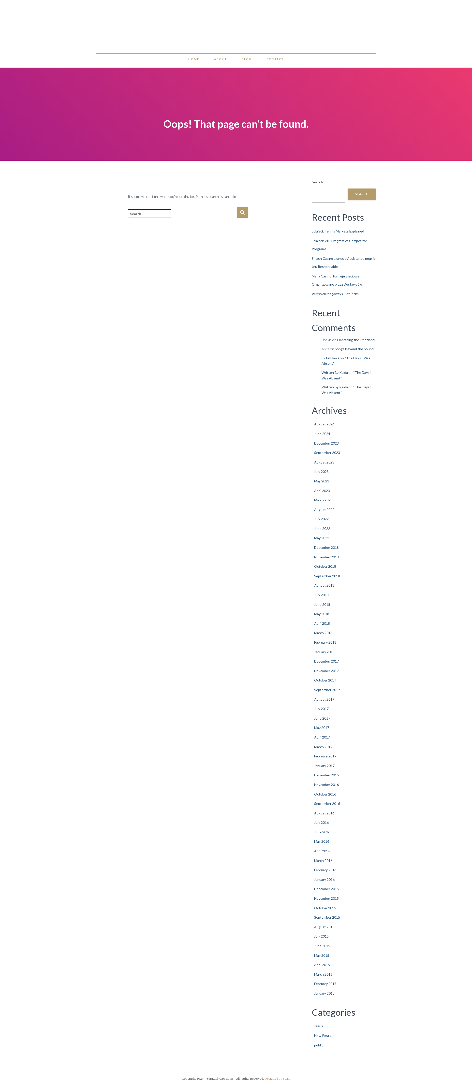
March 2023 (323, 500)
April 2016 (322, 851)
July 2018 (321, 595)
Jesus (318, 1026)
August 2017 (324, 699)
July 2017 (321, 709)
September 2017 (327, 690)
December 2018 (326, 547)
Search (317, 182)
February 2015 (325, 984)
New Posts (322, 1035)
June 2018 (322, 604)
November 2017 (326, 671)
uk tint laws (330, 358)
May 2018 (321, 614)
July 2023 (321, 471)
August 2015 (324, 927)
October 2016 (325, 794)
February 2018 (325, 642)
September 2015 (327, 917)
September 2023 (327, 452)
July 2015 (321, 936)
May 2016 (321, 841)
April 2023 (322, 491)
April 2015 (322, 965)
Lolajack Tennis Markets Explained (338, 231)
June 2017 (322, 718)
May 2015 (321, 955)
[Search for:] (182, 217)
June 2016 (322, 832)
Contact (275, 59)
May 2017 (321, 727)
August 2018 (324, 585)
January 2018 (324, 652)
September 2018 (327, 576)
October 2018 (325, 566)
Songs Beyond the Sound (354, 349)
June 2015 (322, 946)
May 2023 (321, 481)
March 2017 (323, 747)
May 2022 (321, 538)
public (318, 1045)
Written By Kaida (335, 372)
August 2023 (324, 462)
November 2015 (326, 898)
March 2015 (323, 974)
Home (193, 59)
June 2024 (322, 434)
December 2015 (326, 889)
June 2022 (322, 528)
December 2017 (326, 661)
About (220, 59)
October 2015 (325, 908)
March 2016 (323, 860)
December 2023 (326, 443)
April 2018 (322, 623)
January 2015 (324, 993)
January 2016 (324, 879)
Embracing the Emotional (356, 340)
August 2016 (324, 813)
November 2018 (326, 557)
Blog (247, 59)
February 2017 (325, 756)
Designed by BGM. (277, 1078)
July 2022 (321, 519)
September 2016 (327, 803)
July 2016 (321, 822)
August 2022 (324, 509)
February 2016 (325, 870)
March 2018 (323, 633)
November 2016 (326, 784)
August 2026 (324, 424)
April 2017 (322, 737)
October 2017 (325, 680)
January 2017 (324, 766)
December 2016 (326, 775)
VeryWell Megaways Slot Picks (335, 294)
